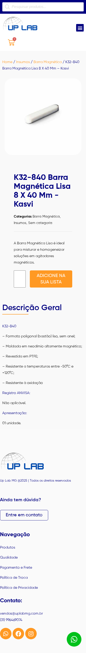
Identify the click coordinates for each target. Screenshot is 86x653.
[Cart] (11, 42)
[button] (80, 28)
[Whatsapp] (5, 633)
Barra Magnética (47, 62)
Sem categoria (40, 223)
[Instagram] (31, 633)
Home (7, 62)
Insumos (23, 62)
